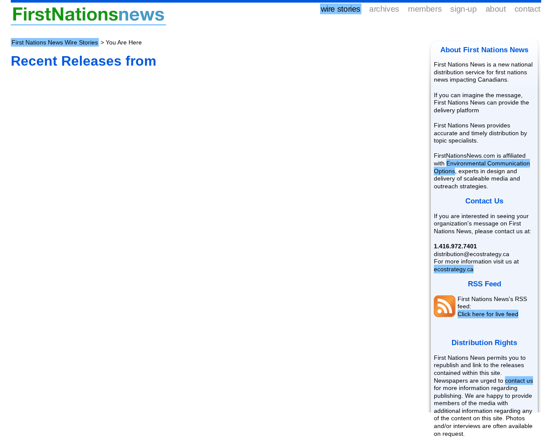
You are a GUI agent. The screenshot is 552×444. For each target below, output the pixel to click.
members (425, 8)
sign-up (463, 8)
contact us (519, 380)
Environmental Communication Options (482, 167)
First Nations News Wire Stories (55, 42)
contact (527, 8)
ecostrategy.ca (454, 269)
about (496, 8)
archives (384, 8)
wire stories (341, 8)
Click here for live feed (488, 314)
